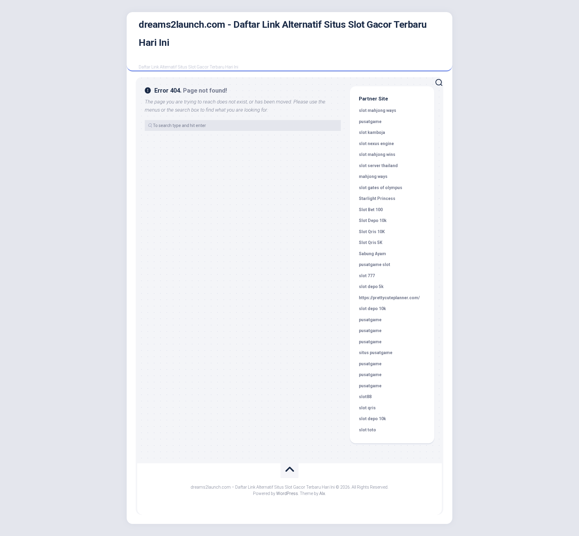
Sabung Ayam (372, 253)
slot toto (367, 429)
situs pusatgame (375, 352)
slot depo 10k (372, 308)
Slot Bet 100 (371, 209)
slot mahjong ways (377, 110)
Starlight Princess (377, 198)
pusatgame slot (374, 264)
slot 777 (367, 275)
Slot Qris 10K (372, 231)
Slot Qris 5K (370, 242)
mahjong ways (373, 176)
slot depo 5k (371, 286)
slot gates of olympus (380, 187)
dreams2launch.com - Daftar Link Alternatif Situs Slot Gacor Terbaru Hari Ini (283, 33)
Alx (322, 493)
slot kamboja (372, 132)
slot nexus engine (376, 143)
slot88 (365, 396)
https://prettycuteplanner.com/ (389, 297)
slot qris (367, 407)
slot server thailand (378, 165)
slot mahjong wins (377, 154)
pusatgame (370, 121)
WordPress (287, 493)
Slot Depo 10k (373, 220)
